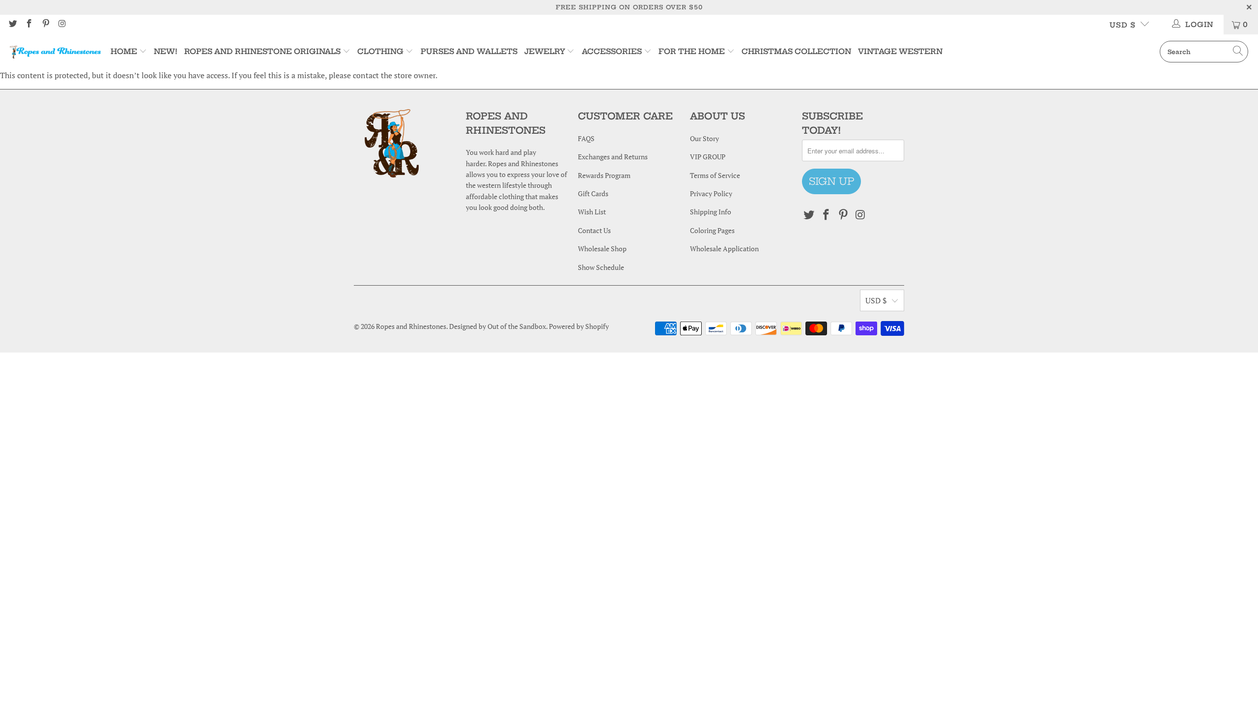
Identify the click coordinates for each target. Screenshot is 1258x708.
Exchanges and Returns (613, 156)
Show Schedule (601, 267)
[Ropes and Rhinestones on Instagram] (62, 24)
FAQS (586, 138)
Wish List (592, 211)
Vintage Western (900, 51)
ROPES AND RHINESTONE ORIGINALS (263, 51)
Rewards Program (604, 175)
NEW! (165, 51)
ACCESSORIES (612, 51)
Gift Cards (593, 193)
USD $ (1123, 25)
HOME (125, 51)
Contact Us (594, 230)
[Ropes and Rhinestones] (55, 51)
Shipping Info (710, 211)
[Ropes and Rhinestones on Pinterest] (45, 24)
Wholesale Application (724, 248)
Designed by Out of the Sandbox (497, 326)
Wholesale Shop (602, 248)
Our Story (704, 138)
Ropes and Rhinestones (411, 326)
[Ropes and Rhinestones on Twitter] (12, 24)
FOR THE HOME (691, 51)
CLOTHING (380, 51)
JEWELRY (544, 51)
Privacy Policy (711, 193)
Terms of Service (715, 175)
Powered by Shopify (579, 326)
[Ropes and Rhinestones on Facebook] (29, 24)
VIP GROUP (707, 156)
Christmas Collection (796, 51)
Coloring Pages (712, 230)
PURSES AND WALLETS (469, 51)
